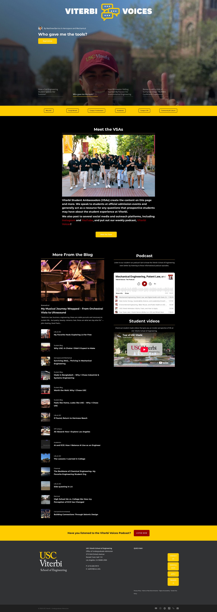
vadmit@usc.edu (94, 569)
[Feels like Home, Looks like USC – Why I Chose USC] (72, 403)
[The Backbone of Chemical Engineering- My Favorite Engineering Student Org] (72, 472)
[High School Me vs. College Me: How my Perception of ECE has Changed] (72, 499)
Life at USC (57, 332)
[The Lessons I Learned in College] (72, 457)
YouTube (87, 220)
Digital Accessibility (164, 590)
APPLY (173, 574)
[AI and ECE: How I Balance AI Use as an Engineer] (72, 444)
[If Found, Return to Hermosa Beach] (72, 417)
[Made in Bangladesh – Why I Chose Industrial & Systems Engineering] (72, 375)
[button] (48, 111)
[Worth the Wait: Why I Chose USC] (72, 389)
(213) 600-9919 (93, 566)
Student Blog (58, 345)
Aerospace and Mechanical (63, 358)
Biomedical (45, 305)
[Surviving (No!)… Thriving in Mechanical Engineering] (72, 361)
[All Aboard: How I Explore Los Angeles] (72, 430)
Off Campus (58, 429)
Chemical (57, 468)
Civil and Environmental (62, 512)
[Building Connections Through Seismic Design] (72, 513)
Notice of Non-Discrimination (150, 590)
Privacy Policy (137, 590)
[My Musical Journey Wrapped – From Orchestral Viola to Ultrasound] (72, 292)
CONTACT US (173, 557)
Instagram (68, 220)
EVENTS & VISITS (173, 566)
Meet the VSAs (108, 129)
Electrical (57, 496)
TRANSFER (173, 581)
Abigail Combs (52, 28)
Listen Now (141, 533)
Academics (57, 442)
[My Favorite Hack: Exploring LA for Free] (72, 333)
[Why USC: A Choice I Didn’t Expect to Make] (72, 347)
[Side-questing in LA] (72, 485)
